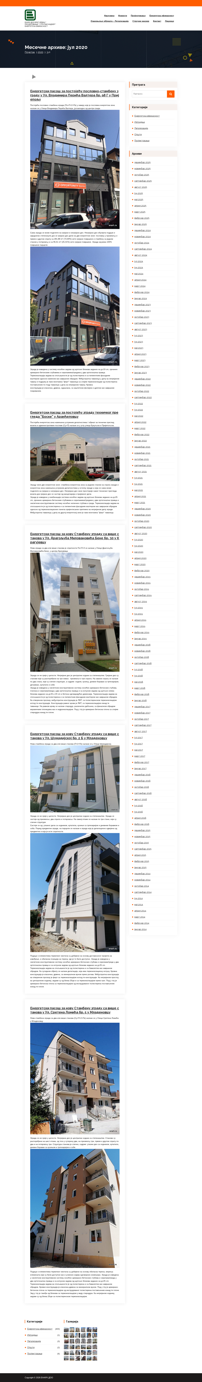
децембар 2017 (142, 706)
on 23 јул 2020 (43, 505)
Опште (138, 134)
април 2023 (140, 354)
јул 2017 (138, 737)
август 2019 (140, 601)
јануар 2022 (140, 440)
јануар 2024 (140, 298)
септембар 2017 (142, 725)
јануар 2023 (140, 372)
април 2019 (140, 620)
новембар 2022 (142, 385)
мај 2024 (138, 273)
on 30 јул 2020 (43, 47)
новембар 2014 (142, 880)
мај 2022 (138, 416)
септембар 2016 (143, 793)
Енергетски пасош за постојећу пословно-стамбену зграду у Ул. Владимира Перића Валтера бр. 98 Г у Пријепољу (74, 95)
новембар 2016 (142, 781)
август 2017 (140, 731)
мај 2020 (138, 552)
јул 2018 (138, 669)
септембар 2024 (143, 249)
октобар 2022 (141, 391)
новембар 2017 (142, 713)
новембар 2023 (142, 311)
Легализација (141, 128)
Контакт (157, 21)
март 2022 (139, 428)
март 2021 (139, 502)
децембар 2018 (142, 645)
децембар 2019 (142, 576)
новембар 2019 (142, 583)
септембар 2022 (143, 397)
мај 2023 (138, 348)
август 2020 (140, 533)
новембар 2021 (142, 453)
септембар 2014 (143, 892)
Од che (59, 47)
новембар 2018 (142, 651)
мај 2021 (138, 490)
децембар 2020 (142, 508)
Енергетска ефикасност (162, 15)
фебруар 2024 (142, 292)
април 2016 (140, 818)
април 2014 (140, 910)
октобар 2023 (141, 317)
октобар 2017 (141, 719)
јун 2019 (138, 614)
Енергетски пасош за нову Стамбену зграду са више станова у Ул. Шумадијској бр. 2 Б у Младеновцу (74, 736)
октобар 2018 (141, 657)
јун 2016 (138, 812)
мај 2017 (138, 750)
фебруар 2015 (141, 861)
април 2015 (140, 855)
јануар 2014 (140, 929)
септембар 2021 (142, 465)
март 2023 (139, 360)
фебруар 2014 (141, 923)
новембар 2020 (142, 515)
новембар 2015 (142, 836)
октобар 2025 (141, 174)
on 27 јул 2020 (43, 392)
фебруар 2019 (141, 632)
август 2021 (140, 471)
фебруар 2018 (141, 694)
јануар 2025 (140, 224)
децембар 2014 (142, 873)
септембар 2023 (143, 323)
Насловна (109, 15)
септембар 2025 (143, 181)
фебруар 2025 (141, 218)
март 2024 (140, 286)
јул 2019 (138, 607)
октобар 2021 (141, 459)
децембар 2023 (142, 304)
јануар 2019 (140, 638)
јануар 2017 (140, 768)
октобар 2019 (141, 589)
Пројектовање (138, 15)
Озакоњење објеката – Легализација (110, 21)
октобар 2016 (141, 787)
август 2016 (140, 799)
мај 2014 (138, 904)
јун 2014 (138, 898)
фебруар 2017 (141, 762)
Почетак (30, 52)
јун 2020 (138, 546)
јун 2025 (138, 193)
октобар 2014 (141, 886)
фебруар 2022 (141, 434)
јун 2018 (138, 675)
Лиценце (169, 21)
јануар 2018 (140, 700)
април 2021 (140, 496)
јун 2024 (138, 267)
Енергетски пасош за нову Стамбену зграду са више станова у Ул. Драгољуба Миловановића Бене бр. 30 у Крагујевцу (74, 538)
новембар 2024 (142, 236)
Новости (122, 15)
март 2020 (140, 564)
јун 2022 (138, 409)
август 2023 (140, 329)
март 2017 (139, 756)
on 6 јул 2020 (43, 696)
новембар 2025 (142, 168)
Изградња (139, 122)
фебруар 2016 (141, 824)
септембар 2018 (143, 663)
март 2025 (139, 212)
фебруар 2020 (142, 570)
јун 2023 (138, 341)
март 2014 (139, 917)
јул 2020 (138, 539)
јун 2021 (138, 484)
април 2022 (140, 422)
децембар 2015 (142, 830)
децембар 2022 (142, 379)
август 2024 (140, 255)
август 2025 (140, 187)
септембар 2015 (142, 849)
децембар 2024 (142, 230)
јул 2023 (138, 335)
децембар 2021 (142, 447)
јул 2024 (138, 261)
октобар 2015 (141, 842)
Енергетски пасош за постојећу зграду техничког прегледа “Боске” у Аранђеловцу (74, 414)
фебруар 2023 (141, 366)
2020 (40, 52)
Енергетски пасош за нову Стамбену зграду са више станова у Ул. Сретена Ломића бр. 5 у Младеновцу (74, 1010)
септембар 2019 (143, 595)
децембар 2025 (142, 162)
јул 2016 (138, 805)
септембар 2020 (143, 527)
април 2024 (140, 280)
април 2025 (140, 205)
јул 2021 (138, 478)
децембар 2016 (142, 774)
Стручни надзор (140, 21)
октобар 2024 (141, 242)
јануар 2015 (140, 867)
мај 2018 (138, 682)
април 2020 (140, 558)
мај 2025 (138, 199)
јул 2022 (138, 403)
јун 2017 (138, 743)
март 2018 (139, 688)
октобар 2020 (141, 521)
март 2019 (139, 626)
